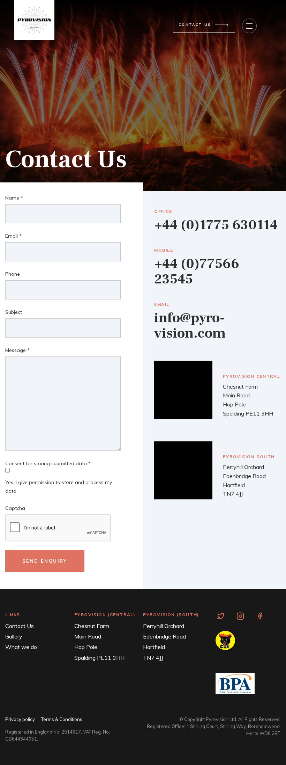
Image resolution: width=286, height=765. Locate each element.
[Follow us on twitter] (220, 615)
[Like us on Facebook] (259, 615)
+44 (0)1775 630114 (216, 225)
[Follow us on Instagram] (240, 615)
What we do (21, 646)
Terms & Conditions (61, 719)
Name (14, 198)
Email (13, 236)
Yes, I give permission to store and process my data (58, 486)
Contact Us (19, 625)
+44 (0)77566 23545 (196, 271)
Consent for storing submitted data (48, 463)
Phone (12, 274)
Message (17, 350)
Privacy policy (20, 719)
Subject (13, 312)
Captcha (15, 508)
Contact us (195, 24)
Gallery (13, 636)
